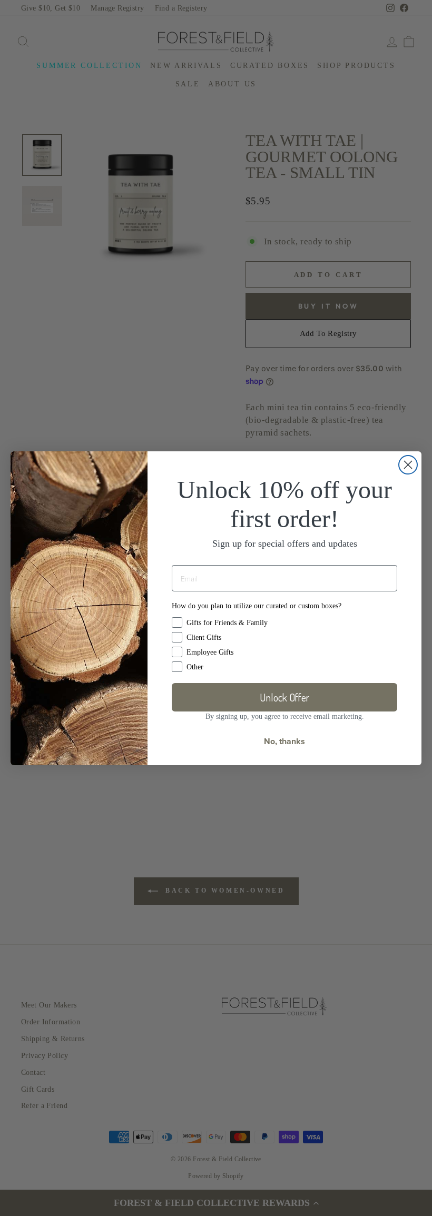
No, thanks (284, 741)
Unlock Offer (284, 697)
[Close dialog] (408, 465)
